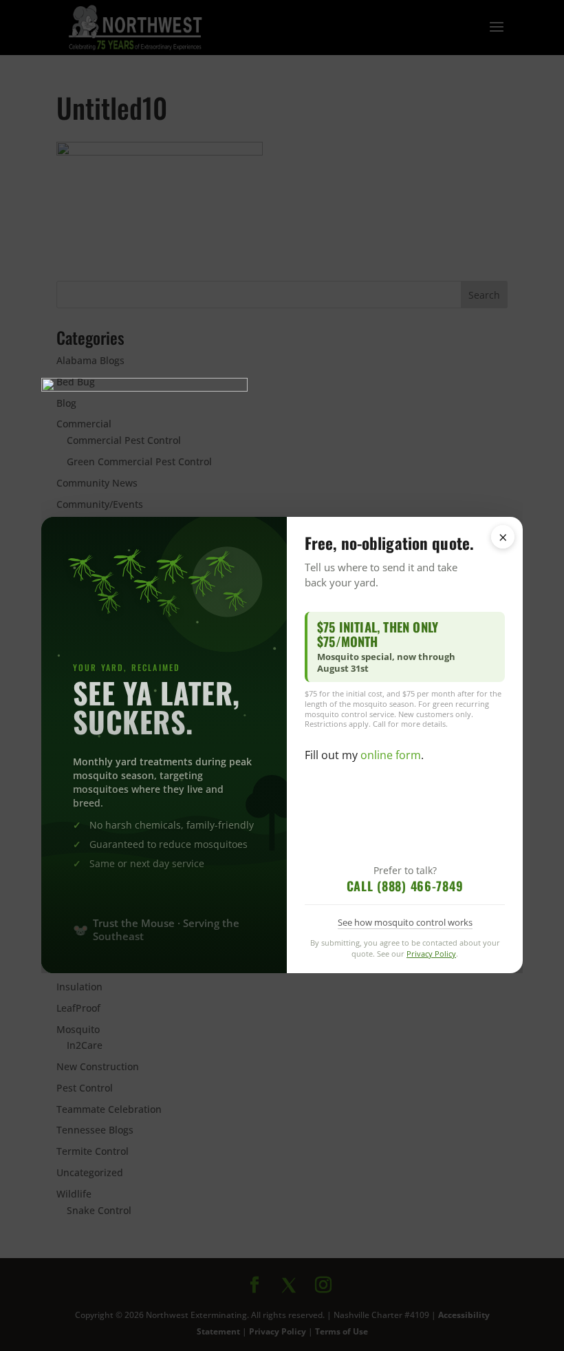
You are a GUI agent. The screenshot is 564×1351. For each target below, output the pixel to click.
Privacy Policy (431, 953)
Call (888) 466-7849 (405, 886)
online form (390, 755)
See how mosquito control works (405, 922)
